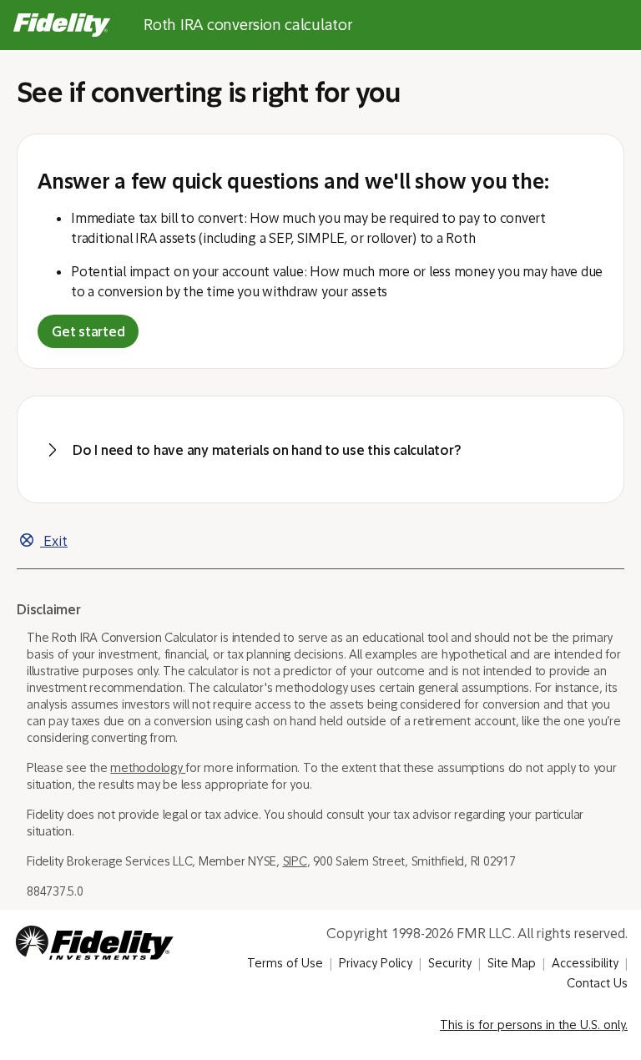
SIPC (295, 861)
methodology (147, 767)
